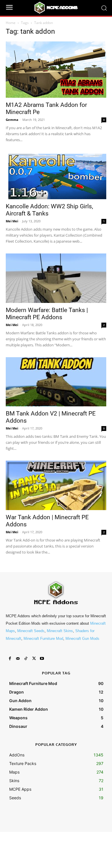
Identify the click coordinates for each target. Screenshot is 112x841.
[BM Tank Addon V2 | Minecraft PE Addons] (56, 382)
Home (11, 22)
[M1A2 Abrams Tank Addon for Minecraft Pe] (56, 69)
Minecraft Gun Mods (82, 638)
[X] (34, 659)
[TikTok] (26, 659)
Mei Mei (12, 221)
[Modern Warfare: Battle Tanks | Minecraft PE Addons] (56, 278)
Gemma (12, 119)
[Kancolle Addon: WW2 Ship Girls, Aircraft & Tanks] (56, 175)
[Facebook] (10, 659)
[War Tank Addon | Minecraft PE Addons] (56, 485)
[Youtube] (42, 659)
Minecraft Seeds (31, 631)
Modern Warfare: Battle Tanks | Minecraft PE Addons (47, 314)
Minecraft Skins (60, 631)
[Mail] (18, 659)
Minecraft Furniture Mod (43, 638)
